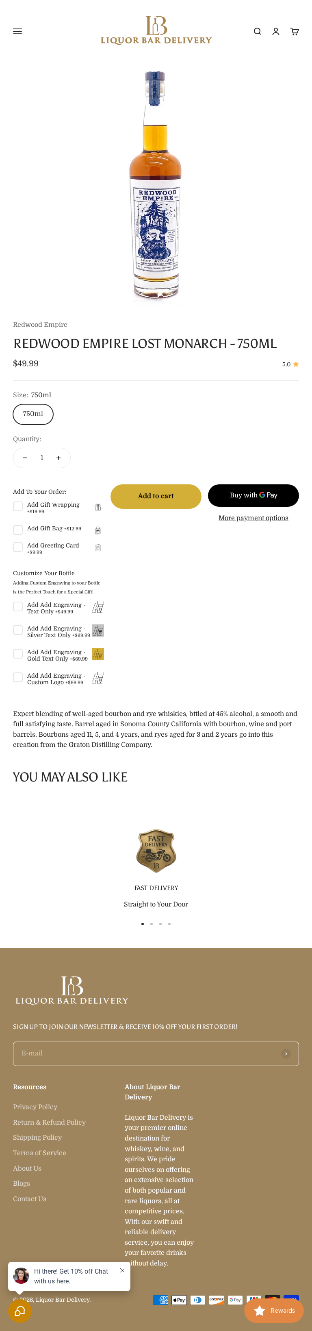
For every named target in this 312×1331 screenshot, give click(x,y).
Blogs (21, 1183)
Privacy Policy (35, 1107)
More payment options (253, 518)
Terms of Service (39, 1153)
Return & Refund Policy (49, 1122)
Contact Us (29, 1199)
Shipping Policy (37, 1137)
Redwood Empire (40, 324)
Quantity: (27, 439)
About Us (27, 1168)
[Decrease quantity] (25, 458)
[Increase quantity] (58, 458)
